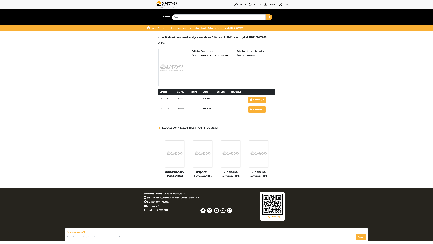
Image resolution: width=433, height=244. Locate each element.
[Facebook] (203, 210)
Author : (162, 43)
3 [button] (220, 180)
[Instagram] (229, 210)
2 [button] (216, 180)
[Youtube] (216, 210)
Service (242, 4)
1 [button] (213, 180)
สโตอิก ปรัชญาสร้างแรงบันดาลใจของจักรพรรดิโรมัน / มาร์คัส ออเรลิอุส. (174, 174)
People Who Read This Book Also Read (190, 128)
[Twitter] (209, 210)
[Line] (223, 210)
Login (285, 4)
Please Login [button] (258, 99)
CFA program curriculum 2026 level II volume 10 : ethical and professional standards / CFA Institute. (258, 174)
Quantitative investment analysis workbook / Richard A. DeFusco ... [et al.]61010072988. (212, 37)
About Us (257, 4)
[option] (174, 157)
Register (272, 4)
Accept (361, 237)
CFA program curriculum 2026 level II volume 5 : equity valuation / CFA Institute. (231, 174)
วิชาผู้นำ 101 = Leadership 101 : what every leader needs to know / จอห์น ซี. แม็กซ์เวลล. (203, 174)
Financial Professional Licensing (214, 55)
